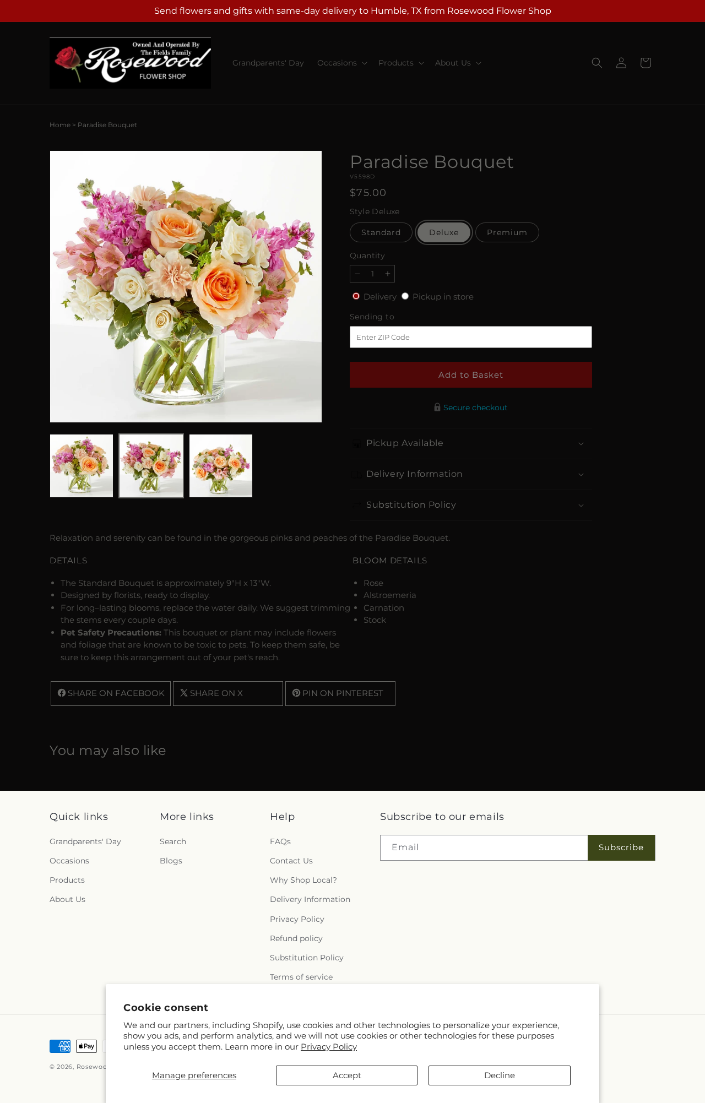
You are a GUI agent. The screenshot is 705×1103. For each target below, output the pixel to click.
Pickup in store (443, 296)
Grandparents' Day (85, 841)
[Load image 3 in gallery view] (221, 466)
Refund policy (296, 938)
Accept (347, 1075)
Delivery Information (310, 899)
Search (173, 841)
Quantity (367, 255)
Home (60, 125)
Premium (507, 232)
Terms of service (301, 976)
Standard (381, 232)
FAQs (280, 841)
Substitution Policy (307, 957)
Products (67, 880)
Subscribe (621, 847)
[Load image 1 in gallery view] (81, 466)
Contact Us (291, 860)
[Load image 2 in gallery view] (151, 466)
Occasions (69, 860)
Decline (499, 1075)
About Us (67, 899)
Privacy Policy (329, 1046)
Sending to (388, 317)
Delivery (381, 296)
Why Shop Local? (303, 880)
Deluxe (444, 232)
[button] (341, 62)
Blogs (171, 860)
